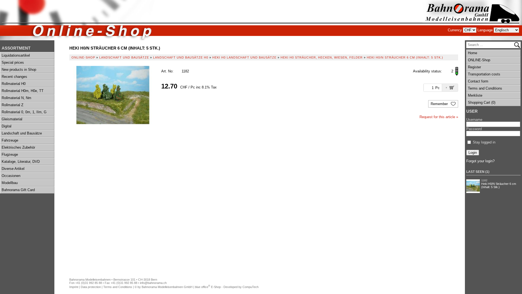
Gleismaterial (12, 119)
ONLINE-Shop (479, 60)
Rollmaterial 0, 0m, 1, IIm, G (24, 112)
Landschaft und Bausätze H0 (180, 57)
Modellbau (10, 183)
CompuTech (251, 287)
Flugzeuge (10, 154)
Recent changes (14, 77)
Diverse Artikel (13, 169)
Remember (440, 104)
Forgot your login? (480, 161)
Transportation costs (484, 74)
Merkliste (475, 95)
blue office (202, 287)
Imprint (73, 287)
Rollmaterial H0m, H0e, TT (23, 91)
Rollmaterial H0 (14, 84)
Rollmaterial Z (12, 105)
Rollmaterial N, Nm (16, 98)
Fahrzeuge (10, 140)
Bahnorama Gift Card (18, 190)
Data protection (91, 287)
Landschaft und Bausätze (22, 133)
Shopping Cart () (481, 102)
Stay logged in (484, 142)
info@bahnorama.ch (153, 282)
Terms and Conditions (485, 88)
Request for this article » (439, 117)
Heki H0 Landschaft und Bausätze (244, 57)
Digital (6, 126)
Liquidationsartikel (16, 55)
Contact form (478, 81)
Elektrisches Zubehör (18, 147)
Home (472, 53)
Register (474, 67)
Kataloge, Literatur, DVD (21, 162)
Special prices (13, 62)
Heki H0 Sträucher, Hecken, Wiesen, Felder (322, 57)
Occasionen (11, 176)
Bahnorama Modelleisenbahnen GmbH (167, 287)
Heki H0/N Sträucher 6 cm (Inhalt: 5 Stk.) (498, 185)
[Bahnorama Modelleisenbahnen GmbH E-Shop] (472, 20)
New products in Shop (19, 70)
